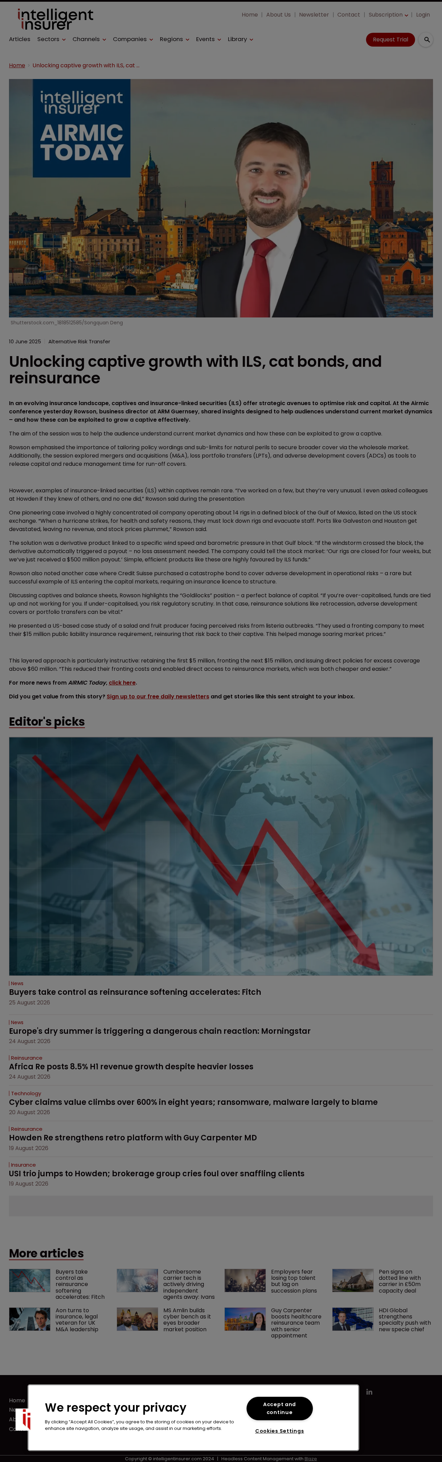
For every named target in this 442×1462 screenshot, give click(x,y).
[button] (27, 1420)
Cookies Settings (279, 1430)
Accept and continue (279, 1408)
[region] (193, 1417)
